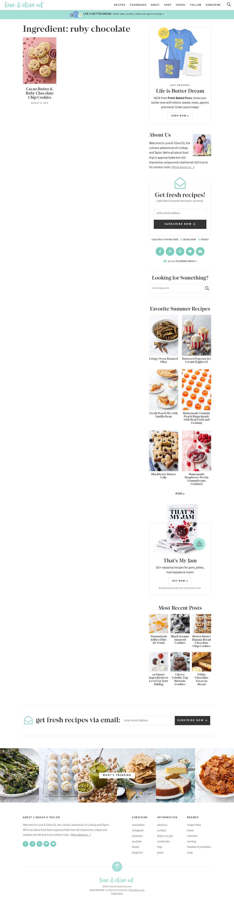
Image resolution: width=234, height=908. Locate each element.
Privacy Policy (117, 894)
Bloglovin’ (137, 852)
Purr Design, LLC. (137, 890)
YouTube (136, 841)
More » (167, 493)
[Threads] (190, 251)
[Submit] (205, 288)
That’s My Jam (165, 836)
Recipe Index (194, 825)
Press (160, 852)
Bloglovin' (189, 240)
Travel (181, 5)
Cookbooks (138, 5)
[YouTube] (200, 251)
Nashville (192, 836)
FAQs (159, 847)
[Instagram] (180, 251)
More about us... (183, 167)
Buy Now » (180, 581)
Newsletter (138, 825)
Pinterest (137, 836)
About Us (162, 825)
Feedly (204, 240)
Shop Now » (180, 116)
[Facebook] (160, 251)
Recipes (119, 5)
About (155, 5)
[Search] (229, 5)
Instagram (138, 830)
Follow (196, 5)
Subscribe (213, 5)
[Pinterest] (170, 251)
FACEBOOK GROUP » (182, 261)
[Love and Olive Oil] (24, 5)
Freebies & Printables (199, 847)
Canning (191, 841)
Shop (167, 5)
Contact (161, 830)
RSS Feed (173, 240)
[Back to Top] (117, 867)
